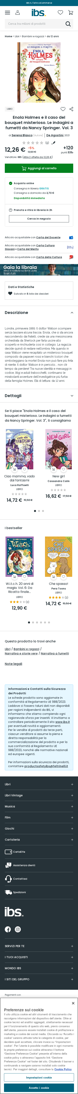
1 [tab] (39, 99)
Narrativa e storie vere (21, 653)
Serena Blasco (22, 135)
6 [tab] (49, 622)
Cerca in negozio (39, 219)
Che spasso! (58, 584)
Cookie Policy (63, 1069)
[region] (39, 1046)
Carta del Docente (48, 237)
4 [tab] (41, 622)
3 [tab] (43, 511)
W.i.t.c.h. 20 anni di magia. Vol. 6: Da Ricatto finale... (19, 588)
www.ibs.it (62, 722)
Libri (7, 649)
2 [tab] (39, 511)
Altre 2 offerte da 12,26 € (37, 157)
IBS (20, 157)
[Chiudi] (73, 1003)
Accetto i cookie (39, 1088)
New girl (58, 476)
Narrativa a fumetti (55, 653)
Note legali (13, 664)
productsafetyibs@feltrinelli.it (46, 766)
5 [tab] (45, 622)
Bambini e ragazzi (26, 649)
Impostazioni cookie (39, 1077)
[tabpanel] (39, 72)
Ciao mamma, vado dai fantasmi (19, 478)
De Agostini (54, 135)
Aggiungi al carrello (42, 168)
